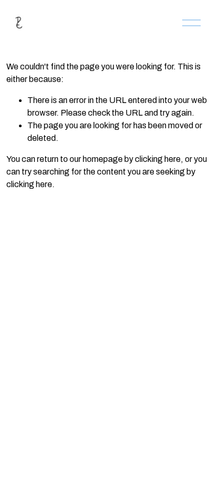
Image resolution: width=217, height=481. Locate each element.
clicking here (158, 159)
